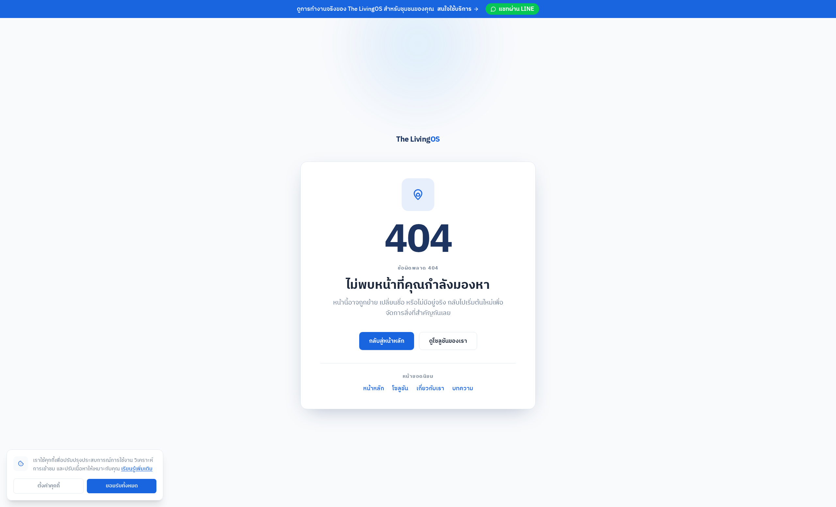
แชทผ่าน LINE (516, 9)
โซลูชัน (400, 388)
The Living (418, 139)
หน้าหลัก (373, 388)
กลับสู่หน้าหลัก (386, 341)
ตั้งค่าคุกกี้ (49, 485)
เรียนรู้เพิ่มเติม (137, 468)
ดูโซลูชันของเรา (448, 341)
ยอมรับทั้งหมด (122, 485)
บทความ (462, 388)
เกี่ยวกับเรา (430, 388)
